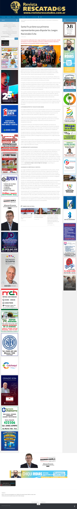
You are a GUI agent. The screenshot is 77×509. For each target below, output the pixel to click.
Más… (28, 17)
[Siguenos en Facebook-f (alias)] (16, 20)
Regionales (9, 17)
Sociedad (23, 21)
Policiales (18, 17)
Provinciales (55, 20)
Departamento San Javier (26, 20)
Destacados (49, 20)
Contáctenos (34, 17)
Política (14, 17)
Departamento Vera (36, 20)
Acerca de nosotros (35, 502)
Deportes (23, 17)
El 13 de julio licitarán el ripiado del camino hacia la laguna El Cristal (26, 217)
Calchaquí (3, 17)
